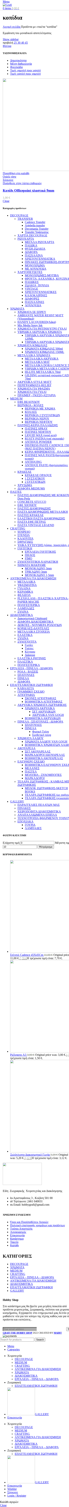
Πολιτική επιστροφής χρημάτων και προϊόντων (37, 1225)
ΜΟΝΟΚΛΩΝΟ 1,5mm (39, 575)
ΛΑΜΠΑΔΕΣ (25, 608)
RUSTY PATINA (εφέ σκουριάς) (44, 438)
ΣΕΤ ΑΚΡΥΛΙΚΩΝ (44, 711)
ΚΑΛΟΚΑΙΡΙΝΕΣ (36, 295)
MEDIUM (16, 398)
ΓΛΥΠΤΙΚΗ (24, 548)
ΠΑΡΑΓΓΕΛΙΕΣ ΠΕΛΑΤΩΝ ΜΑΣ (38, 804)
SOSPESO (23, 531)
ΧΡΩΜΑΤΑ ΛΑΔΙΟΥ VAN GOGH (46, 741)
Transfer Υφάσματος (37, 232)
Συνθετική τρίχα (41, 734)
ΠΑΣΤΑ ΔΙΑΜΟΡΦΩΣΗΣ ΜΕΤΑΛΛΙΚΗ (42, 511)
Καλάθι (14, 1245)
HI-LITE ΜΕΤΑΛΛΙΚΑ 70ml (43, 372)
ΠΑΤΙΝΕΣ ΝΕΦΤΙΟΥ (38, 431)
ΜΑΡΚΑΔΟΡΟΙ (35, 778)
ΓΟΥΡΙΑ (30, 824)
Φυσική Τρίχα (40, 731)
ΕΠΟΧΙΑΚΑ (25, 821)
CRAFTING (17, 528)
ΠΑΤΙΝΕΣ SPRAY (36, 428)
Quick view (9, 176)
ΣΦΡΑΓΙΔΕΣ (25, 541)
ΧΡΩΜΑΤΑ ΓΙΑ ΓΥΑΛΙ (31, 391)
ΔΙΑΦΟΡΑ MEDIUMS (31, 488)
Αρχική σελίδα (12, 26)
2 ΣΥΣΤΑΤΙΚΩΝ (35, 481)
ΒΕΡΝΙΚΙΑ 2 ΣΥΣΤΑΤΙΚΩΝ (42, 415)
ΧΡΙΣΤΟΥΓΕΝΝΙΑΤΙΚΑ (40, 258)
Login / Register (16, 1495)
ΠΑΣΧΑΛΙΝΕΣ (34, 302)
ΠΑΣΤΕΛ (31, 771)
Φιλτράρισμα (45, 846)
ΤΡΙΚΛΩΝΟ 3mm (36, 571)
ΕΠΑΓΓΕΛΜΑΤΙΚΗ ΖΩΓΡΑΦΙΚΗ (31, 685)
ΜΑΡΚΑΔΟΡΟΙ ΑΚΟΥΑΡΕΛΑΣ (45, 754)
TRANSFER (25, 218)
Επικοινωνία (17, 1235)
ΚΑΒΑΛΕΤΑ (25, 688)
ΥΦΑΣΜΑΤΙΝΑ (27, 585)
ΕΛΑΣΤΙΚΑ (25, 635)
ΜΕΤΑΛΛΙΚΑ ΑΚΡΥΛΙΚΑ (42, 358)
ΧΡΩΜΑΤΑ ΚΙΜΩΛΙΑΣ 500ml (44, 348)
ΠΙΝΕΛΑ (23, 678)
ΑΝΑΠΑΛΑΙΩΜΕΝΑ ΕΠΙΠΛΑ (37, 814)
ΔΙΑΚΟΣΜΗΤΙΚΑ (21, 615)
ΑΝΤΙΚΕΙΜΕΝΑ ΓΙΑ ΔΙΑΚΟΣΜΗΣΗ (33, 578)
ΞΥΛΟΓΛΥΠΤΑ (27, 641)
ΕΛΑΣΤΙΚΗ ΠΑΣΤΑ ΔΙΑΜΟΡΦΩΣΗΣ (41, 518)
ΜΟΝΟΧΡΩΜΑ (35, 265)
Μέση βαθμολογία (21, 63)
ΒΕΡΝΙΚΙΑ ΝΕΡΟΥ (37, 418)
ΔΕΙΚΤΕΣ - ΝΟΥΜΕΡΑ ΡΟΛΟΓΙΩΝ (39, 625)
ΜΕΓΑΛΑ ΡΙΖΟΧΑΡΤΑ (39, 242)
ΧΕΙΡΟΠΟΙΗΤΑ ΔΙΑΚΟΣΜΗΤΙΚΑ (39, 811)
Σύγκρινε (12, 1492)
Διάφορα (30, 655)
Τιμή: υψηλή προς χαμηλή (25, 73)
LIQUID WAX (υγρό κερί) (41, 435)
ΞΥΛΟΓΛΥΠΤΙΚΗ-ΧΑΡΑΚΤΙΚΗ (37, 561)
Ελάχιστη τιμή (11, 842)
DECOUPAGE (19, 215)
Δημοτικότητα (18, 60)
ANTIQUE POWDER (38, 441)
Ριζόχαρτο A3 (18, 1054)
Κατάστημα (17, 1238)
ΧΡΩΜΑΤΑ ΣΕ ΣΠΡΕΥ (31, 312)
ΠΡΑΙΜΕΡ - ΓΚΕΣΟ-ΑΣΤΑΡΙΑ (36, 395)
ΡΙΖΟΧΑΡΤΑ (25, 238)
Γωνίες (29, 645)
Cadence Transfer (35, 222)
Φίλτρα (7, 46)
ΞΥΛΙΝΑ (23, 611)
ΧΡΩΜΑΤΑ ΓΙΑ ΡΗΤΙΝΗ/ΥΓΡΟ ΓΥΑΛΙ (42, 328)
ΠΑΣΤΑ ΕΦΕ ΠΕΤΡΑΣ (31, 521)
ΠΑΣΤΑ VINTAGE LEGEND (35, 525)
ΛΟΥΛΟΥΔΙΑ (33, 305)
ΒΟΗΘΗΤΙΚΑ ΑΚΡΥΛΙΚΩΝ (43, 718)
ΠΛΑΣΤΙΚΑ (25, 661)
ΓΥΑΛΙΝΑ (24, 588)
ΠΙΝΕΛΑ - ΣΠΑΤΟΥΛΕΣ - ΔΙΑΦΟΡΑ (40, 721)
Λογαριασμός (18, 1232)
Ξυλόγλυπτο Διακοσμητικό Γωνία (30, 1154)
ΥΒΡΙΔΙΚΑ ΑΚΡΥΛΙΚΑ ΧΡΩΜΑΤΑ (39, 332)
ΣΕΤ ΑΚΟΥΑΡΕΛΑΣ (37, 751)
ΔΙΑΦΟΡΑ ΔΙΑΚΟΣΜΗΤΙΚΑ (35, 621)
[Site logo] (7, 4)
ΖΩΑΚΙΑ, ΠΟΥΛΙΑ (37, 285)
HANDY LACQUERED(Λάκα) (36, 322)
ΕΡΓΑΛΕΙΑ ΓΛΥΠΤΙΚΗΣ (40, 551)
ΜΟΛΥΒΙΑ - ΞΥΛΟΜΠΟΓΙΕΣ (43, 774)
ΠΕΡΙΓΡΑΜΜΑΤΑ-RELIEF (34, 385)
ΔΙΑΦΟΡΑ (31, 252)
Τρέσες (29, 648)
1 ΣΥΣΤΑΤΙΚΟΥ (35, 478)
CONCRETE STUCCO (31, 501)
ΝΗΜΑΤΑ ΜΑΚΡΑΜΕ (31, 565)
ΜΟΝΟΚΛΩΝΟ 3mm (38, 568)
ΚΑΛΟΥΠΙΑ (25, 538)
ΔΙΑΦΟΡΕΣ (32, 298)
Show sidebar (11, 39)
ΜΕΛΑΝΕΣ (32, 768)
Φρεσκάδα (16, 67)
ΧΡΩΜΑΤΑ (17, 308)
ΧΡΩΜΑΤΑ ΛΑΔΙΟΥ (30, 738)
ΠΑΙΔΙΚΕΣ (32, 282)
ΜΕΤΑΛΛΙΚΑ (26, 581)
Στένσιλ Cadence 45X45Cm (27, 954)
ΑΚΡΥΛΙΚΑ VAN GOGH (48, 715)
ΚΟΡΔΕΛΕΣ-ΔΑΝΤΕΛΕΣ (33, 628)
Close (6, 201)
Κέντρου (30, 651)
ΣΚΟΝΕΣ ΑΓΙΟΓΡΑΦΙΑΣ (40, 698)
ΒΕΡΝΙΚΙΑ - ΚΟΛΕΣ (30, 405)
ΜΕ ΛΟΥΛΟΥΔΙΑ (35, 268)
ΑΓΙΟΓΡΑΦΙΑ (26, 695)
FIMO (28, 558)
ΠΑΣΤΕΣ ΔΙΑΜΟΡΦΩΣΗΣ (34, 508)
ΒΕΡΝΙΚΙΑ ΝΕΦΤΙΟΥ (39, 421)
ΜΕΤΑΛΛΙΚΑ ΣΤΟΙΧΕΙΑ (33, 631)
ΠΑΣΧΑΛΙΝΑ (34, 255)
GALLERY (17, 801)
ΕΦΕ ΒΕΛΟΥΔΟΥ (28, 401)
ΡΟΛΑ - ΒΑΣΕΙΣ (27, 671)
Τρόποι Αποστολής (21, 1228)
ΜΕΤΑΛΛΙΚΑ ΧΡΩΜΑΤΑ (33, 355)
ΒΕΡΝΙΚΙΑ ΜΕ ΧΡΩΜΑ (40, 408)
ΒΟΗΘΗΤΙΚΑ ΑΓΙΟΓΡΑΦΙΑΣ (43, 701)
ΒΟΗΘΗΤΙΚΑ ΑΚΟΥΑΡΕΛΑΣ (44, 758)
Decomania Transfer (36, 228)
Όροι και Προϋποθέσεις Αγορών (29, 1222)
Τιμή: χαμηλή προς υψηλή (25, 70)
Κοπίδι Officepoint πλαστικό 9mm (28, 190)
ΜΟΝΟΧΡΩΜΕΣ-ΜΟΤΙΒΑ (42, 275)
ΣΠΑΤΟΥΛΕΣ (25, 675)
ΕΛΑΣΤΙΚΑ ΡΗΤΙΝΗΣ (31, 658)
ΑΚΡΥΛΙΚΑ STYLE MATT (34, 382)
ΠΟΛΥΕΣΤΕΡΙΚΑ (28, 605)
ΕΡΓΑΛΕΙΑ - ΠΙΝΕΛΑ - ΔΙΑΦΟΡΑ (31, 668)
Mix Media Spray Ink (30, 325)
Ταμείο (14, 1242)
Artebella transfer (35, 225)
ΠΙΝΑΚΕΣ (24, 808)
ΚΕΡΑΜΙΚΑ (25, 591)
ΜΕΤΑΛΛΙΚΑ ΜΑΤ (37, 362)
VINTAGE (31, 288)
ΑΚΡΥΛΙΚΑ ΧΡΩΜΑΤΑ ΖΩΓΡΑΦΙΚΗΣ (42, 705)
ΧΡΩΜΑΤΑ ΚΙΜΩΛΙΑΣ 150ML (44, 352)
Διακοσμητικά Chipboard (32, 618)
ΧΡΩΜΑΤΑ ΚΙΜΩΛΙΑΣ (32, 345)
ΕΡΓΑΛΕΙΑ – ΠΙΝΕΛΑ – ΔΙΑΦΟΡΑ (32, 1277)
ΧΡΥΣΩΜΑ (24, 485)
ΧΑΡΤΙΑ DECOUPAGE (32, 235)
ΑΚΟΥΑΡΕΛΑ (26, 748)
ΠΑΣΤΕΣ (16, 491)
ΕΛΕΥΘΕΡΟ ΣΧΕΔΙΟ (31, 761)
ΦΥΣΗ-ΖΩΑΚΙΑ (35, 248)
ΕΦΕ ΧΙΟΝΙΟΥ (27, 505)
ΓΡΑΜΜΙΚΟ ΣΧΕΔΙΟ (31, 691)
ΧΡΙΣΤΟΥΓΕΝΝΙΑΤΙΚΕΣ (40, 292)
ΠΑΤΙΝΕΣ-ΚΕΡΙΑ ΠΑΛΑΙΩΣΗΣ (37, 425)
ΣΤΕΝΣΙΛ (23, 535)
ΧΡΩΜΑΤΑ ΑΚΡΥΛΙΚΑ (40, 708)
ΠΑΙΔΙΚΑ (31, 245)
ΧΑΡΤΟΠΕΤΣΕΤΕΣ (29, 272)
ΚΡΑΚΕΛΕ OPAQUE (38, 475)
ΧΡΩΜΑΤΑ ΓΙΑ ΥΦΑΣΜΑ (33, 388)
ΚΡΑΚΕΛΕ (24, 471)
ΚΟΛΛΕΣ (31, 411)
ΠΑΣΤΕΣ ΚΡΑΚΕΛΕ (30, 515)
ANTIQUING (33, 461)
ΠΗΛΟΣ (30, 555)
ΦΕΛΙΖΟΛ (24, 595)
